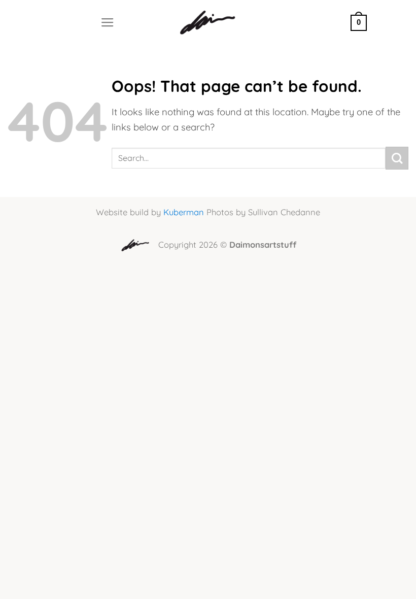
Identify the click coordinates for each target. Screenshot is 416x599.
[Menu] (107, 23)
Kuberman (183, 212)
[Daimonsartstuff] (208, 23)
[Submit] (397, 158)
